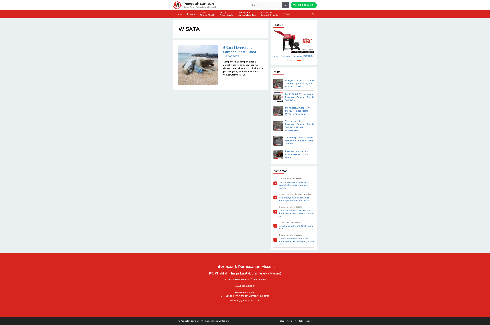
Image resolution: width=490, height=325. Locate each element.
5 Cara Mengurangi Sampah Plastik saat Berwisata (239, 52)
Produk (191, 14)
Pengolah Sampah (199, 4)
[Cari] (285, 5)
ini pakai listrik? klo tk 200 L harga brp (296, 227)
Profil (289, 321)
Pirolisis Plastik (207, 14)
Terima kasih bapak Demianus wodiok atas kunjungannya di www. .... (294, 185)
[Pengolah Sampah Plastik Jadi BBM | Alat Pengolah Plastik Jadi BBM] (278, 83)
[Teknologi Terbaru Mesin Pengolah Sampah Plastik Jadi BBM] (278, 141)
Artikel (286, 14)
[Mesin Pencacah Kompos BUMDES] (293, 41)
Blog (282, 321)
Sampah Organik (269, 14)
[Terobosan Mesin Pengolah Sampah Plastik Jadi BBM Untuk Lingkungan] (278, 126)
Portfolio (299, 321)
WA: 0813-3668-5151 (303, 5)
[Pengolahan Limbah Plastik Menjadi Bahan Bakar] (278, 154)
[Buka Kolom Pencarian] (313, 14)
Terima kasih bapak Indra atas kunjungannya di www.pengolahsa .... (296, 241)
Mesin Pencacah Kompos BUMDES (293, 56)
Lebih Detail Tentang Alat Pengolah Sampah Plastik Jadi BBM (299, 97)
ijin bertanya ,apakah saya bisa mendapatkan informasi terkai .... (295, 199)
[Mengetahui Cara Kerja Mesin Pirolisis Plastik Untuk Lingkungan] (278, 111)
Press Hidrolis (226, 14)
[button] (287, 60)
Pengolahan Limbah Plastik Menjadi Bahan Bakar (297, 154)
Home (179, 14)
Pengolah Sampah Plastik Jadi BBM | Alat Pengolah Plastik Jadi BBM (299, 83)
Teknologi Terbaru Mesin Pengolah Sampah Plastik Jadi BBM (299, 140)
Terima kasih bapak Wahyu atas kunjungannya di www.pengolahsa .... (296, 213)
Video (309, 321)
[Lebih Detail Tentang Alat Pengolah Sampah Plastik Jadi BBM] (278, 97)
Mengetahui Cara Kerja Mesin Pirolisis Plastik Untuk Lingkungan (298, 111)
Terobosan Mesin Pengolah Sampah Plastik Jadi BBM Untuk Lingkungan (299, 126)
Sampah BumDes (247, 14)
